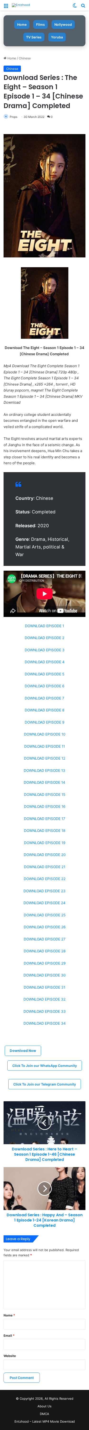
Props (13, 117)
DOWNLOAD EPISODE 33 (44, 1011)
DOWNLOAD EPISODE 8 (44, 710)
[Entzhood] (21, 5)
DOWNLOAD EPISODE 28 (45, 951)
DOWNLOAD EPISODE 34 (44, 1023)
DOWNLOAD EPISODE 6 (44, 686)
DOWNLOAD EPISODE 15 (44, 794)
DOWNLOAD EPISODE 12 (44, 758)
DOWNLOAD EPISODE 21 (44, 867)
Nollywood (63, 24)
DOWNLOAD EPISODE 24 (44, 903)
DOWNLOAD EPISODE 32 (44, 999)
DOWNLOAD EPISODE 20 (45, 854)
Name (9, 1315)
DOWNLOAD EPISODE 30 (44, 975)
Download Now (23, 1050)
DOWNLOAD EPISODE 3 (45, 650)
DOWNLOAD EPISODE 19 (44, 842)
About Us (44, 1406)
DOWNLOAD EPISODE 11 (44, 746)
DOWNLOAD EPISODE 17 (44, 818)
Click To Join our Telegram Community (44, 1084)
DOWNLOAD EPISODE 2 (44, 638)
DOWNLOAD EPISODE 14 (44, 782)
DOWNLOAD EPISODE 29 (45, 963)
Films (40, 24)
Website (10, 1356)
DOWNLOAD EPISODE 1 (44, 626)
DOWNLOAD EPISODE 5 (44, 674)
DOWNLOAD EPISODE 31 (44, 987)
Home (22, 24)
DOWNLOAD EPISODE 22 (45, 879)
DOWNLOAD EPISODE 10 (44, 734)
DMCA (44, 1414)
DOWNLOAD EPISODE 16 (44, 806)
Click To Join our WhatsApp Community (44, 1066)
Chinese (25, 58)
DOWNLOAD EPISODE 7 (44, 698)
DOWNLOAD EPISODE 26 (45, 927)
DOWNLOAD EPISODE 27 (45, 939)
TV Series (34, 37)
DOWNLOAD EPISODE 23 (44, 891)
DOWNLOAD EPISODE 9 (44, 722)
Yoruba (57, 37)
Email (9, 1335)
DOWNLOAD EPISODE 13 (44, 770)
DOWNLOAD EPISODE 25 (45, 915)
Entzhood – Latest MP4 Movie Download (44, 1421)
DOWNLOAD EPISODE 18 (44, 830)
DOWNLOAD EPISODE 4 (45, 662)
